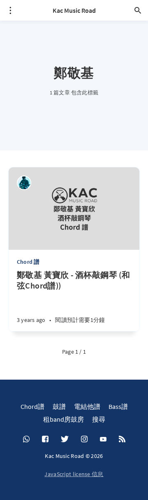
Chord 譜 (28, 261)
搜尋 (98, 419)
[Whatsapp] (26, 439)
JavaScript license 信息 (73, 474)
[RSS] (122, 439)
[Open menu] (10, 10)
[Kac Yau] (24, 183)
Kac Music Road (74, 10)
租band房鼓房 (63, 419)
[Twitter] (65, 439)
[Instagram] (84, 439)
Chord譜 (32, 406)
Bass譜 (118, 406)
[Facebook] (45, 439)
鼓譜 (59, 406)
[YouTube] (103, 439)
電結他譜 (87, 406)
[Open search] (137, 10)
